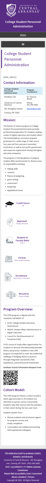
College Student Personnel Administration (23, 24)
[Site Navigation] (23, 44)
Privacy (31, 476)
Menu (23, 34)
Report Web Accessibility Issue (17, 473)
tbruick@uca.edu (34, 108)
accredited (16, 466)
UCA (7, 466)
